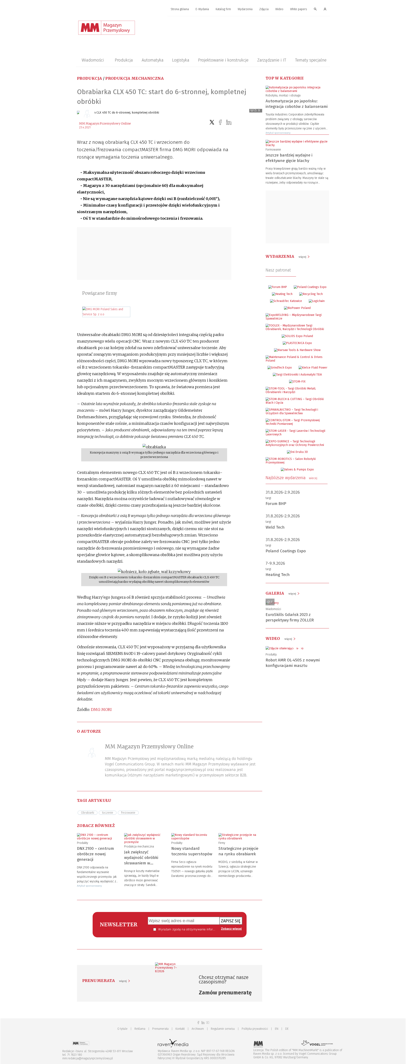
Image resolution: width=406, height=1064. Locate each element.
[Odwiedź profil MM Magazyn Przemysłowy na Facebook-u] (198, 1022)
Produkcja (124, 60)
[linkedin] (228, 122)
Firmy (221, 843)
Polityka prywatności (255, 1029)
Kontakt (180, 1029)
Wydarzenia (245, 9)
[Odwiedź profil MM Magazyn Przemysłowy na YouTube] (207, 1022)
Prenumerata (160, 1029)
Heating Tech (278, 574)
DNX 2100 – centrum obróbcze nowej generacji (95, 854)
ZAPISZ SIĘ (231, 920)
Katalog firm (223, 9)
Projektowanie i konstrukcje (223, 60)
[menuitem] (179, 9)
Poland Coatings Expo (286, 550)
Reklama (139, 1029)
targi (268, 498)
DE (287, 1029)
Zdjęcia (264, 9)
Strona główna (180, 9)
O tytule (122, 1029)
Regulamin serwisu (223, 1029)
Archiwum (198, 1029)
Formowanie (273, 149)
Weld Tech (275, 527)
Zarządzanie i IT (271, 60)
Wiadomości (93, 60)
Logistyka (180, 60)
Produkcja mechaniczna (134, 78)
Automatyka (152, 60)
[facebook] (220, 122)
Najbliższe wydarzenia (291, 477)
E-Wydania (202, 9)
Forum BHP (276, 503)
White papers (298, 9)
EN (276, 1029)
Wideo (279, 9)
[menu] (203, 9)
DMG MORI (101, 709)
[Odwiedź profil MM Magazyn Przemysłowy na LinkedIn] (203, 1022)
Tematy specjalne (310, 60)
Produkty (82, 843)
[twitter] (211, 122)
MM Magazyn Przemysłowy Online (105, 123)
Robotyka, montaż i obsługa (283, 95)
